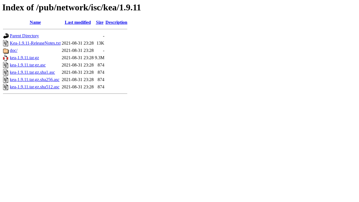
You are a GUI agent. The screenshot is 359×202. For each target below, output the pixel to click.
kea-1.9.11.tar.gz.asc (28, 65)
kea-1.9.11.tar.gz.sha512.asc (34, 86)
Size (99, 22)
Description (116, 22)
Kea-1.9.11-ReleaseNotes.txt (35, 43)
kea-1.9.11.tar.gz (24, 57)
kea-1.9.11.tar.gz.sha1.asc (32, 72)
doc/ (13, 50)
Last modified (78, 22)
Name (35, 22)
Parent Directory (24, 35)
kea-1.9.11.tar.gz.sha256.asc (34, 79)
